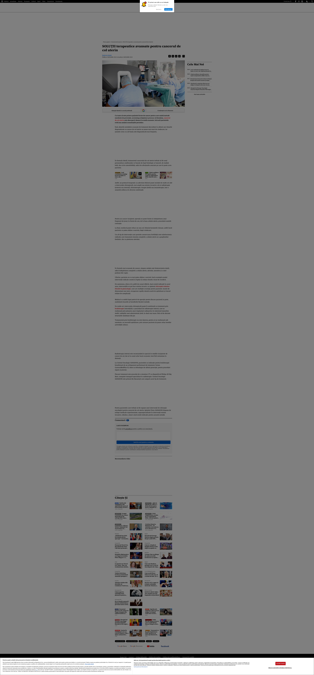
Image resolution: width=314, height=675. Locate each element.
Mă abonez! (168, 9)
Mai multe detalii (89, 664)
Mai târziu (158, 9)
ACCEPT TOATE (280, 663)
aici (36, 669)
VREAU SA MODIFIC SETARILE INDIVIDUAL (280, 667)
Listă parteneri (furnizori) (140, 666)
